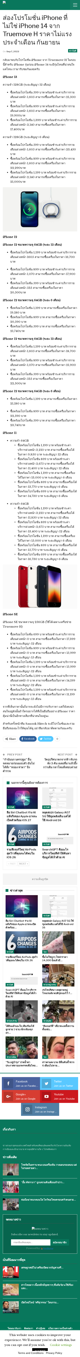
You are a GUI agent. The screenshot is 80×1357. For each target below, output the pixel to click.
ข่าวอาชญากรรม (50, 985)
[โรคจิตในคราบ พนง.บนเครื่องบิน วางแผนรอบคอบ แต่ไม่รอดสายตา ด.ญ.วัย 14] (11, 1169)
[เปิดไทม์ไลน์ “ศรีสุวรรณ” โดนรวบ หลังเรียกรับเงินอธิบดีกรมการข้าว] (11, 1307)
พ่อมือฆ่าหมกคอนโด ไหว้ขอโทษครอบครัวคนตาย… (48, 1199)
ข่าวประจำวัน (12, 1021)
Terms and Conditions (31, 1352)
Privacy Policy (54, 1352)
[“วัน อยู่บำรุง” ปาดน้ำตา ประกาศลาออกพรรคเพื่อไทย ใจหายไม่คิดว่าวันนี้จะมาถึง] (22, 1047)
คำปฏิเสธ (40, 1328)
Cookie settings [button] (61, 1345)
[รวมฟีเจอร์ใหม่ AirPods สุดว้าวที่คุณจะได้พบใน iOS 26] (22, 835)
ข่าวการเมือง (11, 1057)
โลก (45, 952)
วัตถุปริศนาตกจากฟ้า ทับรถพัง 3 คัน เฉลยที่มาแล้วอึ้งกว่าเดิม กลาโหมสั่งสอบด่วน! (60, 763)
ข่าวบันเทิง (47, 1021)
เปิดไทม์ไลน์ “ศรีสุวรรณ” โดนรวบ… (39, 1302)
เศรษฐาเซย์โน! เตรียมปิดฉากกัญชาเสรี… (42, 1267)
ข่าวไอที (72, 51)
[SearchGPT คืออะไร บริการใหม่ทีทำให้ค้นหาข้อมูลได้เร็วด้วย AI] (57, 835)
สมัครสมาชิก (60, 1242)
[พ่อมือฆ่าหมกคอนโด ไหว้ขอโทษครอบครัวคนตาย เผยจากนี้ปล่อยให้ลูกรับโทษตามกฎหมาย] (11, 1204)
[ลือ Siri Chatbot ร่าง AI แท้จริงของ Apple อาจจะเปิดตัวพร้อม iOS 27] (22, 798)
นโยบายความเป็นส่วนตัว (60, 1328)
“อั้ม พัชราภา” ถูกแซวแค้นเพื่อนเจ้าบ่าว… (42, 1182)
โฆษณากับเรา (14, 1328)
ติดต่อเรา (28, 1328)
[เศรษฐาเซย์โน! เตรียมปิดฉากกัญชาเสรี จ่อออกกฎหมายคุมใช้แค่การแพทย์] (11, 1272)
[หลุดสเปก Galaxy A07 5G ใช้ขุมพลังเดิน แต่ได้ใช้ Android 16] (57, 798)
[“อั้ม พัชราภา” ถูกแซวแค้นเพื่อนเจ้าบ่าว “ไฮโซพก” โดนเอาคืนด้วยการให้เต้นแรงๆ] (11, 1187)
